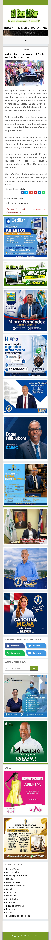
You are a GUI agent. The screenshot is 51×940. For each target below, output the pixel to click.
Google (9, 889)
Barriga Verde (12, 869)
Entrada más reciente (16, 209)
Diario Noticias (13, 882)
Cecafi (9, 912)
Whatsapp (15, 653)
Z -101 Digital (12, 899)
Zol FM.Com (11, 892)
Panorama (11, 909)
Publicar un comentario (17, 203)
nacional (27, 49)
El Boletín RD (12, 895)
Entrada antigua (39, 209)
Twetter (36, 646)
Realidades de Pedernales (18, 915)
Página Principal (13, 212)
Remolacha (11, 902)
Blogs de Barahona (15, 905)
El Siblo (9, 879)
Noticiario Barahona (15, 885)
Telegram (37, 653)
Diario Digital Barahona (17, 875)
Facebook (15, 646)
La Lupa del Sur (13, 872)
